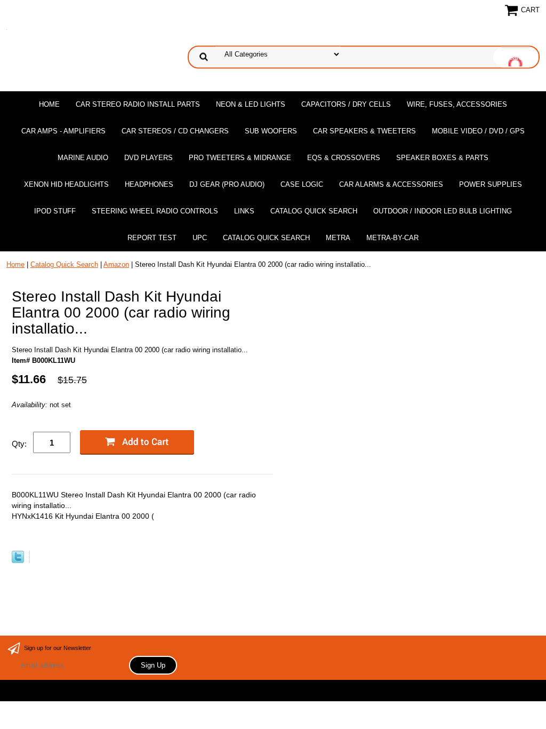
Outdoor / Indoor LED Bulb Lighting (442, 211)
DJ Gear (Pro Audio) (226, 184)
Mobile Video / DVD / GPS (478, 131)
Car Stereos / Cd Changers (175, 131)
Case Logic (301, 184)
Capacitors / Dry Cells (346, 104)
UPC (199, 238)
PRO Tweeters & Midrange (240, 158)
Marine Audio (83, 158)
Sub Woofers (271, 131)
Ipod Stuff (55, 211)
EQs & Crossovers (343, 158)
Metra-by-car (392, 238)
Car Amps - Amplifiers (63, 131)
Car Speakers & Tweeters (364, 131)
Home (49, 104)
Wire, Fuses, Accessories (457, 104)
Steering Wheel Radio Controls (155, 211)
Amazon (116, 264)
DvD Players (148, 158)
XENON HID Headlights (66, 184)
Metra (338, 238)
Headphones (149, 184)
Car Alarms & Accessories (391, 184)
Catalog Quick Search (313, 211)
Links (244, 211)
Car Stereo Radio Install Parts (138, 104)
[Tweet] (18, 561)
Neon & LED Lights (250, 104)
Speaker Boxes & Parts (442, 158)
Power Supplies (490, 184)
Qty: (19, 443)
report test (151, 238)
